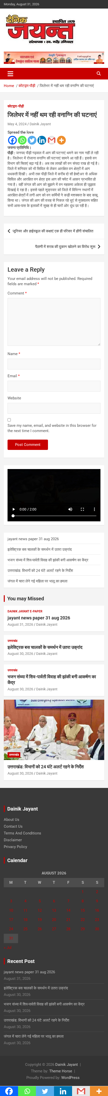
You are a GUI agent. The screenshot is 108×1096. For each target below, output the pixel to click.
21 (68, 919)
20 (54, 919)
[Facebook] (12, 140)
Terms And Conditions (22, 833)
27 (54, 929)
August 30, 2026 (20, 654)
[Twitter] (32, 140)
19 (40, 919)
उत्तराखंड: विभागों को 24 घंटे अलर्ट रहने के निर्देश (40, 570)
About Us (11, 819)
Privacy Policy (15, 847)
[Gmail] (51, 140)
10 (11, 910)
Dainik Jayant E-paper (25, 611)
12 (40, 910)
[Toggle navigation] (10, 73)
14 (68, 910)
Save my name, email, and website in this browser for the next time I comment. (52, 428)
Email (14, 376)
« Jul (8, 947)
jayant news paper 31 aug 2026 (33, 539)
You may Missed (25, 599)
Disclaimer (13, 840)
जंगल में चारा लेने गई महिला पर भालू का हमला (37, 581)
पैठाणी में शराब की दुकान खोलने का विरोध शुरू (65, 246)
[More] (61, 140)
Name (14, 354)
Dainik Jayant (40, 124)
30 (97, 929)
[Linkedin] (41, 140)
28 (68, 929)
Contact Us (13, 826)
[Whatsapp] (22, 140)
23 (97, 919)
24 (11, 929)
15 (83, 910)
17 (11, 919)
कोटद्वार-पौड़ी (16, 106)
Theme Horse (60, 1071)
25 (25, 929)
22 (83, 919)
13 (54, 910)
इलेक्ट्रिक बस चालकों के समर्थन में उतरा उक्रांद (40, 549)
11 (25, 910)
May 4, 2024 (17, 124)
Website (14, 398)
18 (25, 919)
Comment (17, 293)
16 (97, 910)
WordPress (70, 1077)
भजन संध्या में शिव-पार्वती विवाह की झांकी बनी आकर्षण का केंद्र (48, 560)
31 (11, 938)
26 (40, 929)
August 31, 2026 (20, 624)
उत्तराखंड (12, 641)
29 (83, 929)
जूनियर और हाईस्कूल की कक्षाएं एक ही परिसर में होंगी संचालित (53, 231)
